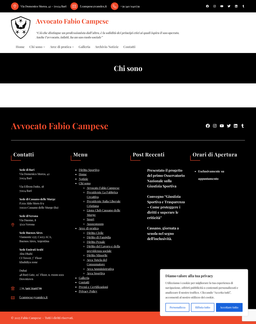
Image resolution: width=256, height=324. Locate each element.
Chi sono (85, 183)
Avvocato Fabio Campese (72, 21)
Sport (90, 219)
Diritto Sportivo (89, 170)
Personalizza (177, 307)
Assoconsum (95, 224)
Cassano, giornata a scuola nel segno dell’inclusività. (163, 233)
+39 (30, 288)
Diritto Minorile (97, 255)
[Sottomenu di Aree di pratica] (73, 47)
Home (83, 174)
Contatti (84, 282)
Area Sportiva (96, 273)
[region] (204, 292)
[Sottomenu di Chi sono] (44, 47)
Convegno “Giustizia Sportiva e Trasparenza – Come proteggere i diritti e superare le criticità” (166, 207)
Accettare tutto (229, 307)
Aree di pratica (89, 228)
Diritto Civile (95, 233)
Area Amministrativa (100, 269)
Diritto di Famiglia (99, 237)
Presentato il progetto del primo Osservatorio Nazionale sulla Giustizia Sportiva (166, 178)
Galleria (84, 278)
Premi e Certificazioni (93, 287)
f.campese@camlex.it (33, 297)
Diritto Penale (96, 242)
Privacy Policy (88, 291)
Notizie (83, 179)
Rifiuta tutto (202, 307)
